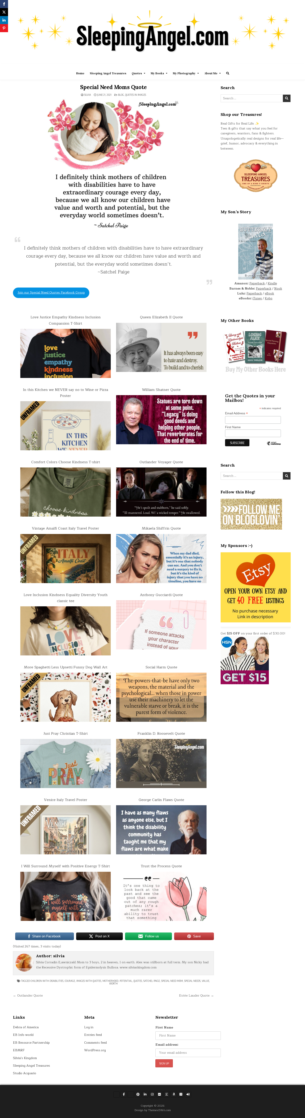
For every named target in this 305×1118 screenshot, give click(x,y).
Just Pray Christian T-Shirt (66, 733)
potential (126, 980)
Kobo (268, 298)
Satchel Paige (151, 980)
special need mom (172, 980)
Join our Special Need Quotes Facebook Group (51, 292)
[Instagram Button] (152, 1094)
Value (205, 980)
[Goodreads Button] (181, 1094)
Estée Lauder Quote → (196, 995)
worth (113, 983)
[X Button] (116, 1094)
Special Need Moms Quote (113, 87)
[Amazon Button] (174, 1094)
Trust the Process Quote (161, 866)
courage (70, 980)
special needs (192, 980)
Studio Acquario (24, 1073)
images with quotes (88, 980)
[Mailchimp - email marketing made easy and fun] (274, 446)
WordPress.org (95, 1050)
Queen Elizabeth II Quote (161, 317)
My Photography (184, 73)
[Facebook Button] (124, 1094)
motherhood (110, 980)
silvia (87, 95)
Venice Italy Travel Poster (65, 800)
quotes (138, 980)
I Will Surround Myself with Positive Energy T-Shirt (65, 866)
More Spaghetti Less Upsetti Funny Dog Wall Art (65, 667)
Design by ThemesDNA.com (152, 1110)
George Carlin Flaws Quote (161, 800)
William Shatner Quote (161, 390)
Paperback (257, 283)
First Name (233, 427)
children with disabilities (47, 980)
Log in (88, 1027)
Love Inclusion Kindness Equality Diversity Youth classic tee (66, 598)
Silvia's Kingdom (25, 1058)
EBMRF (19, 1050)
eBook (269, 293)
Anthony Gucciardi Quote (161, 595)
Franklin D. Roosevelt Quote (161, 733)
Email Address (236, 413)
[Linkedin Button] (145, 1094)
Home (80, 73)
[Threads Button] (131, 1094)
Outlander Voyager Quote (161, 462)
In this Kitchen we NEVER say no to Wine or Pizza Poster (65, 393)
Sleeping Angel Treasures (108, 73)
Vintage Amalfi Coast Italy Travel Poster (65, 528)
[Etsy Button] (166, 1094)
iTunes (257, 298)
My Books (157, 73)
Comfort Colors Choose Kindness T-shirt (65, 462)
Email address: (166, 1044)
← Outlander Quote (28, 995)
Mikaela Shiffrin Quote (161, 528)
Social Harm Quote (161, 667)
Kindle (272, 283)
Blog (121, 94)
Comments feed (95, 1042)
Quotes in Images (135, 94)
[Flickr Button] (159, 1094)
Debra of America (26, 1027)
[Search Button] (228, 73)
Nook (278, 288)
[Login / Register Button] (188, 1094)
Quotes (137, 73)
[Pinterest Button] (138, 1094)
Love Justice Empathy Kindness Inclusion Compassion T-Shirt (66, 320)
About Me (210, 73)
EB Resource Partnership (31, 1042)
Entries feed (93, 1034)
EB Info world (23, 1034)
